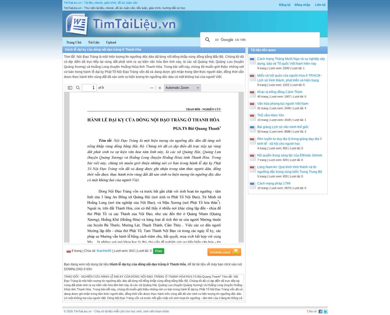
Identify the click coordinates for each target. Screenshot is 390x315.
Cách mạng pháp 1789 (274, 183)
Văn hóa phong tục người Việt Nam (282, 104)
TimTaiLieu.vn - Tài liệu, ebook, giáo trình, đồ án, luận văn (100, 2)
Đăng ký (285, 4)
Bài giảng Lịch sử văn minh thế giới (282, 127)
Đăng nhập (302, 4)
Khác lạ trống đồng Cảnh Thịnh (279, 92)
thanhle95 (104, 251)
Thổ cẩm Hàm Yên (270, 115)
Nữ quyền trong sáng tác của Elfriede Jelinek (289, 155)
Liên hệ (320, 4)
